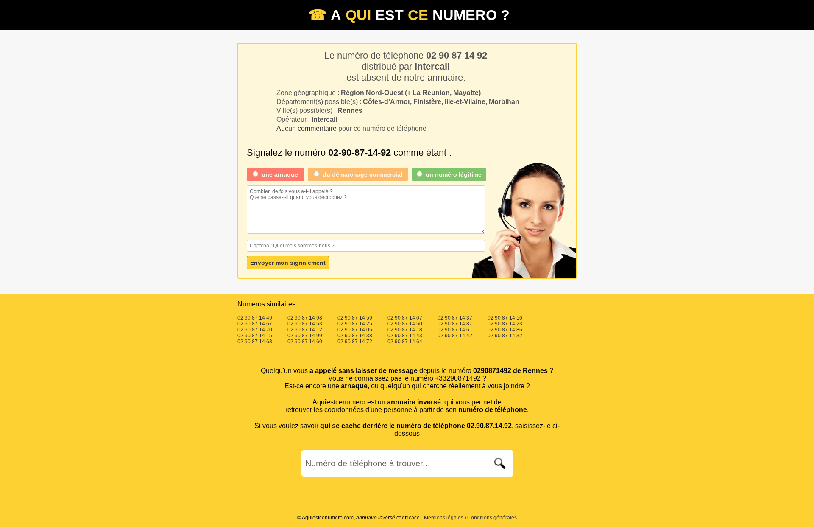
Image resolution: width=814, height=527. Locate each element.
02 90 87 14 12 (304, 330)
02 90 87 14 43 (404, 336)
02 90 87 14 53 (304, 324)
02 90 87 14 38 (354, 336)
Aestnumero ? (409, 15)
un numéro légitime (454, 174)
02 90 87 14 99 (304, 336)
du (362, 174)
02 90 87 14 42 (455, 336)
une (280, 174)
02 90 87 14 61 (455, 330)
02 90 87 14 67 (254, 324)
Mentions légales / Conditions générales (470, 518)
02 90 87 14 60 (304, 342)
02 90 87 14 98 (304, 318)
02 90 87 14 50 (404, 324)
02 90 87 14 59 (354, 318)
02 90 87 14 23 (505, 324)
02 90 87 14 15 (254, 336)
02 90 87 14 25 (354, 324)
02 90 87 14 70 (254, 330)
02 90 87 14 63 (254, 342)
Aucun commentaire (306, 128)
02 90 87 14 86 (505, 330)
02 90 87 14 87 (455, 324)
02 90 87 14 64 (404, 342)
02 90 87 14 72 (354, 342)
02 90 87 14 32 (505, 336)
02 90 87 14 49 (254, 318)
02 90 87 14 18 (404, 330)
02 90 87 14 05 (354, 330)
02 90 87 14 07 (404, 318)
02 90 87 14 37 (455, 318)
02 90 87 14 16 (505, 318)
